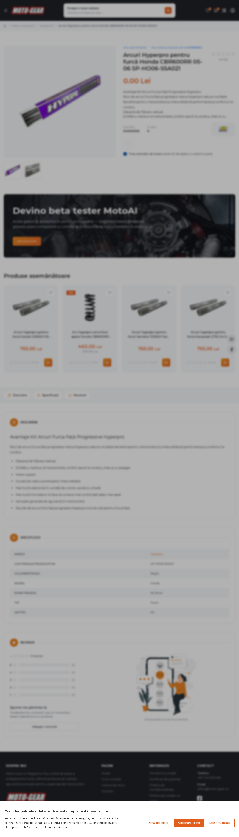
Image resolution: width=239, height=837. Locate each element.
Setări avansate (220, 822)
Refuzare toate (158, 822)
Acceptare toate (189, 822)
